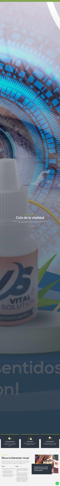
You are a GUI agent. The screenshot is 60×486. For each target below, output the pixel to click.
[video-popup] (29, 226)
